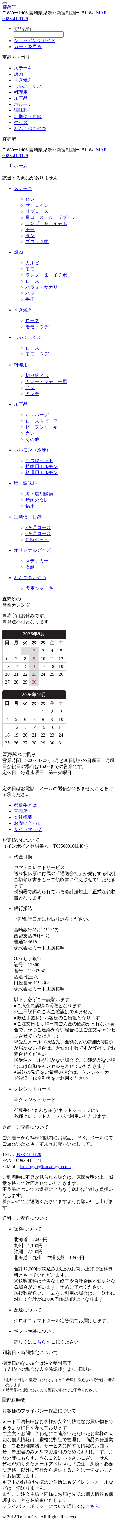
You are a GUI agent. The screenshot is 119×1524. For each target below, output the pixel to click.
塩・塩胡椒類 (39, 493)
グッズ (21, 122)
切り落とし (37, 375)
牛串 (30, 299)
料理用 (21, 92)
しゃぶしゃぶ (28, 86)
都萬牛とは (25, 805)
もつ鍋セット (39, 460)
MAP (101, 12)
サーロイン (37, 205)
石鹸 (30, 566)
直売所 (21, 811)
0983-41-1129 (15, 18)
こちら (39, 1341)
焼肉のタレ (37, 500)
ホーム (21, 165)
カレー (32, 433)
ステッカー (37, 560)
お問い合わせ (28, 823)
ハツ (30, 293)
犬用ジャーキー (41, 588)
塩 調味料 (25, 483)
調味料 (21, 110)
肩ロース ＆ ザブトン (50, 217)
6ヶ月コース (38, 533)
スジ (30, 387)
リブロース (37, 211)
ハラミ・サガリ (41, 287)
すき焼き (23, 80)
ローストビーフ (41, 420)
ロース (32, 281)
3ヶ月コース (38, 527)
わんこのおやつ (30, 128)
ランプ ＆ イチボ (46, 223)
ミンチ (32, 393)
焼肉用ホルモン (41, 466)
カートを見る (28, 46)
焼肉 (18, 74)
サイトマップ (28, 829)
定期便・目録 (28, 116)
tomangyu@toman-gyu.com (45, 1166)
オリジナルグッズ (32, 550)
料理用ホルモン (41, 472)
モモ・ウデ (37, 326)
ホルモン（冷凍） (32, 449)
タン (30, 235)
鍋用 (30, 506)
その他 (32, 439)
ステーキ (23, 67)
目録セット (37, 539)
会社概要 (23, 817)
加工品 (21, 98)
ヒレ (30, 199)
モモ (30, 229)
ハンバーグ (37, 414)
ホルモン (23, 104)
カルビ (32, 262)
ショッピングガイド (34, 40)
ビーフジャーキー (43, 427)
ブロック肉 (37, 241)
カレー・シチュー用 (46, 381)
